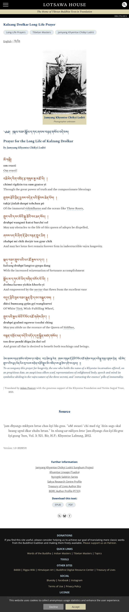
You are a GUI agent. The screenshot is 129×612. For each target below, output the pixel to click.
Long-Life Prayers (16, 32)
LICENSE (65, 592)
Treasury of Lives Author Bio (64, 486)
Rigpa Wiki (29, 569)
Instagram (76, 580)
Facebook (63, 580)
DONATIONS (64, 535)
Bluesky (51, 580)
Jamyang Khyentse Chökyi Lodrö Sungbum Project (64, 467)
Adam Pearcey (28, 388)
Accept (75, 606)
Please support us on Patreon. (100, 542)
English (7, 41)
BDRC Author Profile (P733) (64, 491)
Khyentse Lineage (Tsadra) (64, 472)
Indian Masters (62, 553)
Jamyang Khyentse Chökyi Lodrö (76, 32)
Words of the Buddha (39, 553)
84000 (17, 569)
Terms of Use (55, 586)
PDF (71, 504)
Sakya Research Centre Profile (64, 481)
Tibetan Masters (42, 32)
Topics (98, 553)
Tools (64, 559)
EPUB (58, 504)
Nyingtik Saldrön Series (64, 476)
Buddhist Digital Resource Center (75, 569)
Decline (53, 606)
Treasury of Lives (105, 569)
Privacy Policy (73, 586)
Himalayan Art (46, 569)
